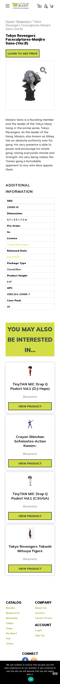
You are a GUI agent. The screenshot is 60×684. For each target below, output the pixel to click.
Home (10, 21)
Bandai (10, 607)
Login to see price (22, 53)
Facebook (25, 660)
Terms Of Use (43, 618)
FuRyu (9, 623)
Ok (30, 679)
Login (39, 6)
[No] (55, 673)
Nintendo (12, 618)
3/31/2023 (13, 256)
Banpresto (23, 21)
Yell (8, 638)
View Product (30, 406)
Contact (40, 612)
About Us (41, 607)
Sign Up (46, 6)
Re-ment (11, 633)
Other (10, 643)
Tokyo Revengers (18, 244)
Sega (9, 628)
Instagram (33, 660)
